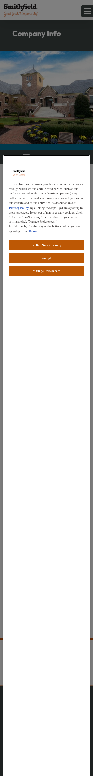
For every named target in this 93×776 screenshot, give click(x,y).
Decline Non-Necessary (46, 245)
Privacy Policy (19, 207)
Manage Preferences (46, 271)
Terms (33, 231)
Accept (46, 258)
